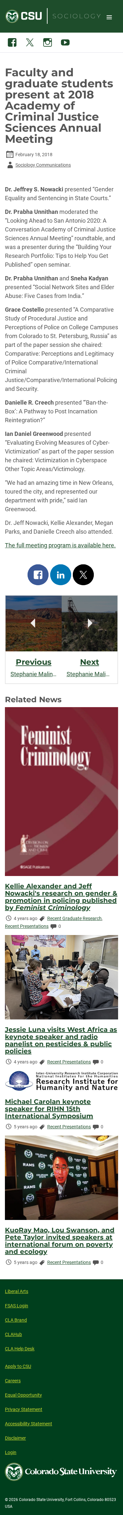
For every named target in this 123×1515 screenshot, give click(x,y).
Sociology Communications (38, 166)
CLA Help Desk (19, 1348)
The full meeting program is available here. (60, 545)
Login (10, 1452)
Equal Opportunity (23, 1395)
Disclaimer (15, 1438)
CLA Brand (16, 1320)
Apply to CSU (18, 1366)
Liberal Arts (16, 1291)
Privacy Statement (23, 1409)
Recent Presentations (27, 926)
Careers (13, 1380)
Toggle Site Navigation (109, 17)
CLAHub (13, 1334)
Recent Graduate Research (74, 918)
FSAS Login (16, 1305)
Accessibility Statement (28, 1423)
